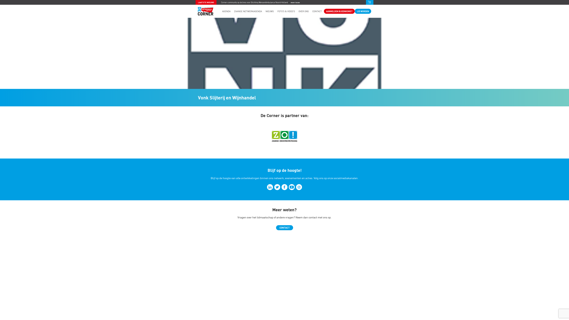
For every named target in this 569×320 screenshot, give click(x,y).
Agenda (226, 11)
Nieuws (270, 11)
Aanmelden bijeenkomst (339, 11)
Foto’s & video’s (286, 11)
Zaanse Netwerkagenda (248, 11)
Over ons (304, 11)
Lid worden (363, 11)
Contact (317, 11)
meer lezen (295, 2)
